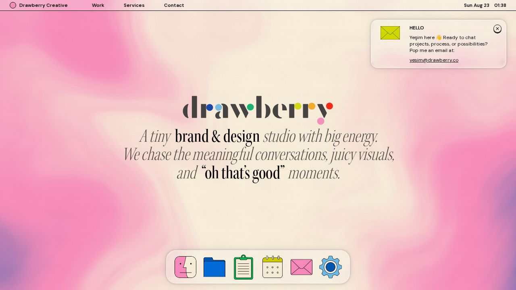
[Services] (243, 267)
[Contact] (301, 267)
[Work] (214, 267)
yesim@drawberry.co (434, 60)
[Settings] (330, 267)
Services (134, 5)
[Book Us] (272, 267)
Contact (174, 5)
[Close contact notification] (497, 29)
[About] (185, 267)
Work (98, 5)
